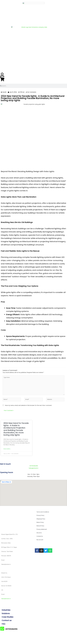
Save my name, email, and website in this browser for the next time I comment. (28, 405)
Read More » (7, 449)
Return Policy (40, 522)
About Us (39, 533)
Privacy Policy (40, 515)
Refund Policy (40, 526)
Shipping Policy (41, 519)
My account (40, 540)
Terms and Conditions (43, 512)
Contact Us (40, 536)
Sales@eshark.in (6, 598)
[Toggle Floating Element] (60, 630)
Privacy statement (42, 529)
